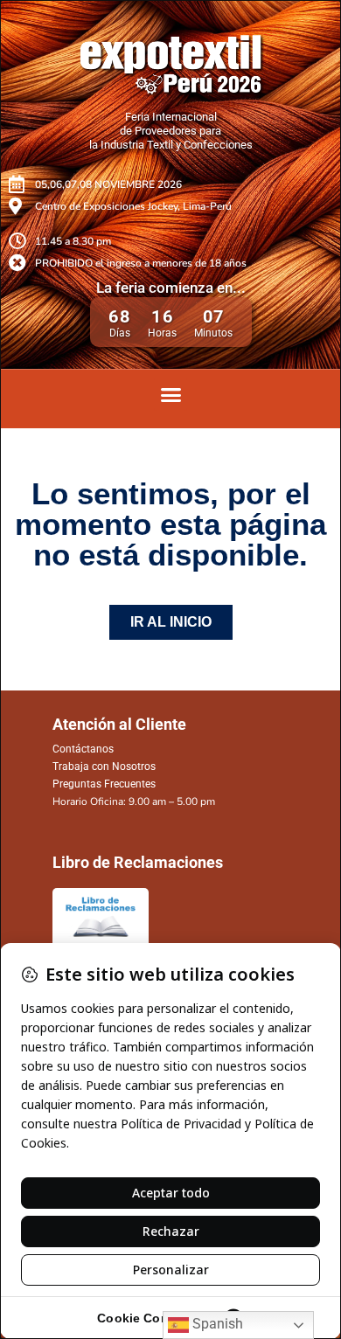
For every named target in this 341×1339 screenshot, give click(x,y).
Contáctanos (83, 749)
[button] (170, 394)
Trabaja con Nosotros (104, 766)
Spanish (216, 1323)
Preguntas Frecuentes (104, 784)
